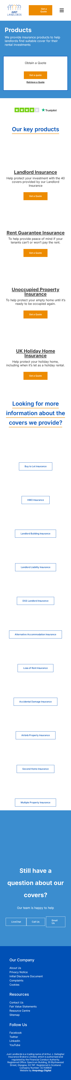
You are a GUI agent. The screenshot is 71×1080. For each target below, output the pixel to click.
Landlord (24, 172)
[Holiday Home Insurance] (35, 327)
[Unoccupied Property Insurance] (35, 266)
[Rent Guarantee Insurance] (35, 209)
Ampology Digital (41, 1070)
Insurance (46, 172)
